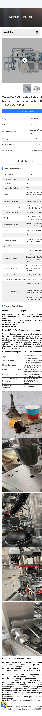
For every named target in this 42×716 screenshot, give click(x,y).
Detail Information (25, 161)
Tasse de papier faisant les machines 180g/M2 (21, 709)
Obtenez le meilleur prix (26, 111)
